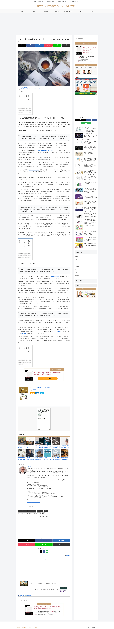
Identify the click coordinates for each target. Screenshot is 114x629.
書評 (44, 513)
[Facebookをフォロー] (30, 506)
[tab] (21, 595)
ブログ (20, 510)
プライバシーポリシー (85, 624)
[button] (66, 45)
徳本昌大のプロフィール (74, 624)
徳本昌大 (30, 467)
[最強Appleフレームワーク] (44, 374)
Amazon (32, 393)
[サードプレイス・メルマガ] (86, 69)
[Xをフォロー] (28, 506)
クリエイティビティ (32, 510)
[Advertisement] (57, 24)
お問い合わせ (94, 624)
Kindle (37, 393)
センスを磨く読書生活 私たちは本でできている (27, 513)
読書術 (46, 510)
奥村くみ (39, 513)
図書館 (42, 393)
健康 (76, 272)
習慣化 (76, 256)
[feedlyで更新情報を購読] (32, 506)
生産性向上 (77, 266)
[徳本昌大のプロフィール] (86, 292)
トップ (66, 624)
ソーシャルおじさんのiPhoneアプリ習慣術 (40, 387)
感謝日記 (77, 275)
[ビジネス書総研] (86, 85)
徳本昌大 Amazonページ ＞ (33, 502)
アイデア (25, 510)
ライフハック (40, 510)
